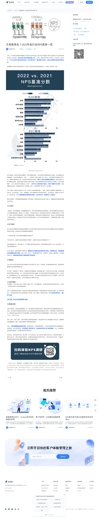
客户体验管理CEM (78, 28)
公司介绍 (91, 485)
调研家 (78, 485)
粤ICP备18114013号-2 (74, 509)
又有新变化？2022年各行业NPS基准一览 (28, 10)
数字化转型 (76, 31)
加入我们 (91, 488)
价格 (53, 2)
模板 (85, 28)
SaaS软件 (55, 488)
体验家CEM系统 (45, 485)
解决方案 (26, 2)
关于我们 (60, 2)
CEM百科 (15, 10)
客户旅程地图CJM (85, 31)
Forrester (79, 490)
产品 (19, 2)
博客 (66, 485)
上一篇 (9, 377)
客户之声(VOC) (45, 488)
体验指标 (21, 49)
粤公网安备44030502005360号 (87, 509)
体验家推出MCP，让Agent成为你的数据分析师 (83, 19)
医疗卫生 (55, 490)
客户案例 (36, 2)
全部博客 (9, 10)
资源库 (66, 490)
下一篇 (60, 377)
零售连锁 (55, 485)
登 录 (81, 2)
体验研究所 (45, 2)
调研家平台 (44, 490)
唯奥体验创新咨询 (81, 488)
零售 (75, 34)
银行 (35, 49)
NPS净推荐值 (29, 49)
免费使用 (89, 2)
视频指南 (67, 488)
